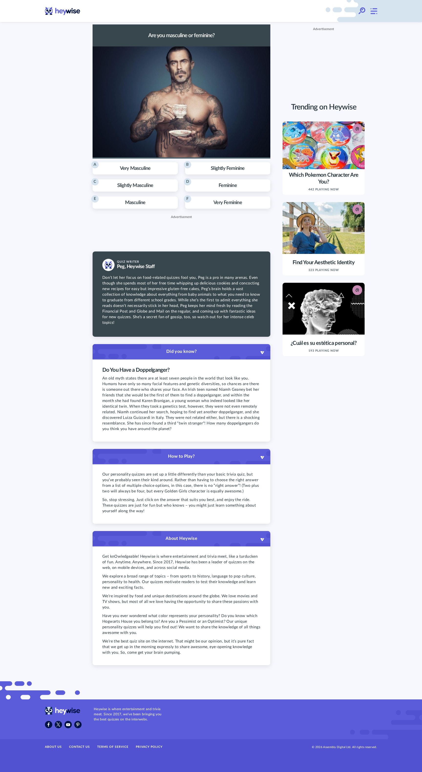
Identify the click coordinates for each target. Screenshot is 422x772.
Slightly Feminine (215, 167)
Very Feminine (214, 201)
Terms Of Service (112, 746)
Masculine (119, 201)
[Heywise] (62, 714)
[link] (62, 11)
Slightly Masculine (123, 184)
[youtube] (68, 724)
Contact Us (79, 746)
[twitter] (58, 724)
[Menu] (373, 11)
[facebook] (48, 724)
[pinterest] (78, 724)
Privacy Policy (149, 746)
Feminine (211, 184)
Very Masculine (122, 167)
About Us (53, 746)
